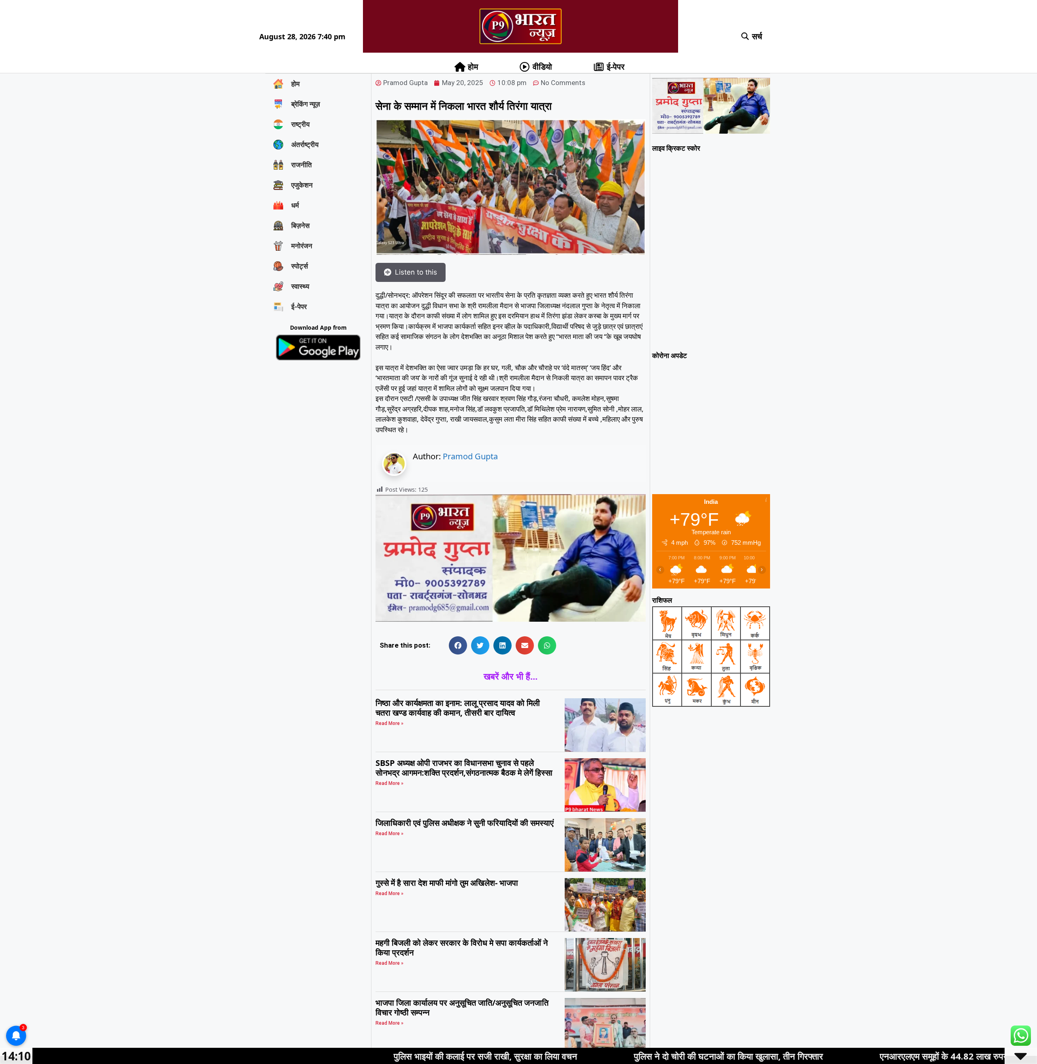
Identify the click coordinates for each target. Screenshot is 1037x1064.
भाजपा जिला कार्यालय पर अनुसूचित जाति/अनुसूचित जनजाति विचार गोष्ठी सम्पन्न (462, 1007)
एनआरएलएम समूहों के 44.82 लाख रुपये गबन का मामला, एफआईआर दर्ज (905, 1056)
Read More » (389, 723)
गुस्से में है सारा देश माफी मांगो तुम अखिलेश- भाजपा (447, 882)
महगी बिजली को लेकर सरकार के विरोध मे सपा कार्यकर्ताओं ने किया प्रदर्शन (462, 947)
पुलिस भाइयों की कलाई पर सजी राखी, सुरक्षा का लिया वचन (396, 1056)
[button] (745, 36)
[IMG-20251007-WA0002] (511, 619)
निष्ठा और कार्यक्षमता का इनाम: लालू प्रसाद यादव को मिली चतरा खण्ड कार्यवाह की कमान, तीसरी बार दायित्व (458, 707)
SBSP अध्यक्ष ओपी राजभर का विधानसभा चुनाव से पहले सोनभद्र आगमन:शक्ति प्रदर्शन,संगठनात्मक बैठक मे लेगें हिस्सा (464, 767)
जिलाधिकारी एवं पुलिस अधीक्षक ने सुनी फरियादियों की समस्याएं (465, 822)
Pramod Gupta (470, 456)
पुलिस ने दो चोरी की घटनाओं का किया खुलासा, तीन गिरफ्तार (639, 1056)
